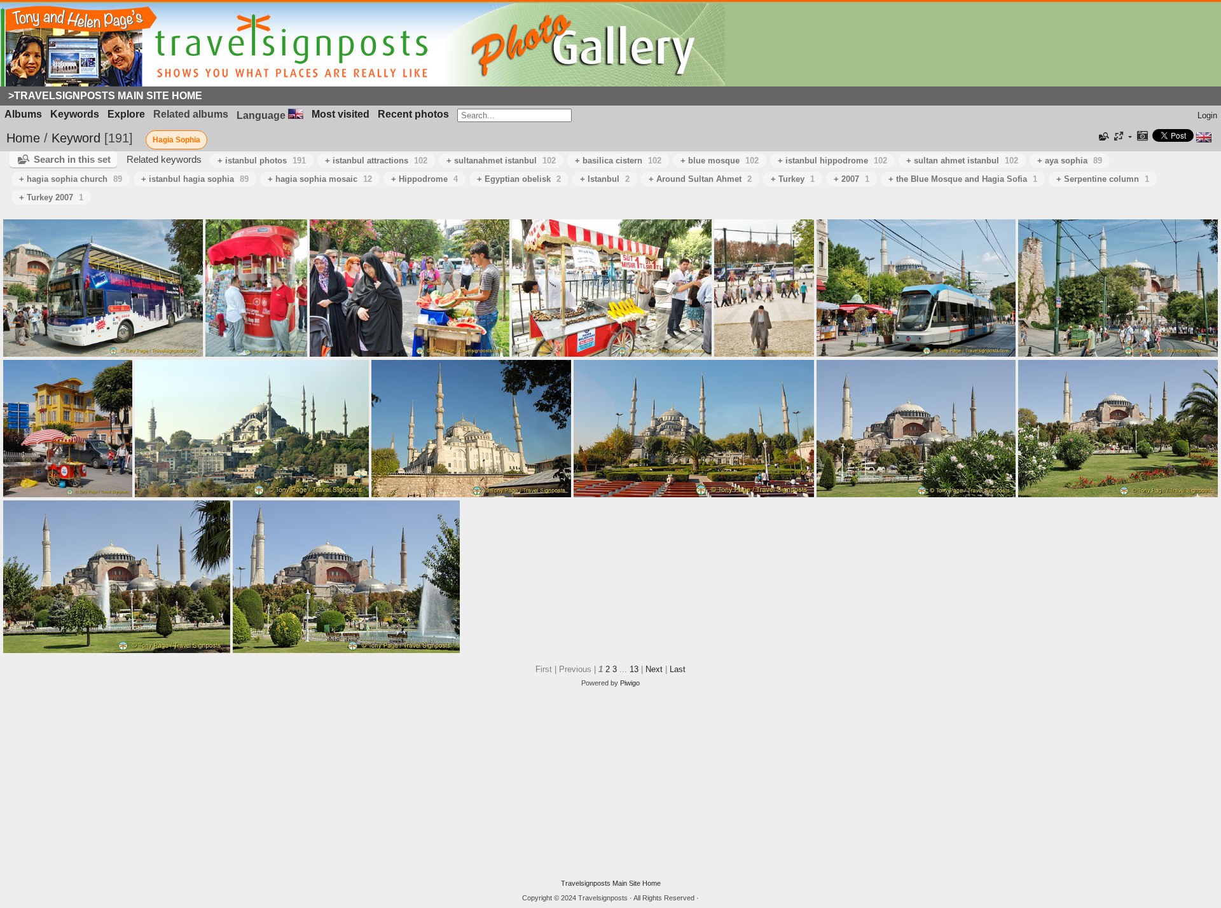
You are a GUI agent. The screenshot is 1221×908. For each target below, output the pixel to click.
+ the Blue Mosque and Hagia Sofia (962, 179)
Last (678, 669)
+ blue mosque (719, 160)
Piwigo (630, 683)
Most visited (340, 114)
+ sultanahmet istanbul (501, 160)
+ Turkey (793, 179)
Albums (23, 114)
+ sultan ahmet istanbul (962, 160)
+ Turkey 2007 (51, 197)
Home (23, 138)
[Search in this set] (1102, 136)
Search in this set (72, 159)
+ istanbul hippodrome (832, 160)
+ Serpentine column (1102, 179)
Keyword (76, 138)
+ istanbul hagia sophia (195, 179)
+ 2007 (851, 179)
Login (1207, 115)
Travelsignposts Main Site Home (611, 883)
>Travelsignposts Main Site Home (105, 95)
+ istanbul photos (261, 160)
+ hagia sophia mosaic (320, 179)
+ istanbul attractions (376, 160)
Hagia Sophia (176, 139)
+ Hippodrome (424, 179)
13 (634, 669)
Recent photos (413, 114)
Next (654, 669)
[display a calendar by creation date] (1142, 137)
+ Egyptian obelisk (519, 179)
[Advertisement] (610, 783)
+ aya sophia (1069, 160)
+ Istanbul (605, 179)
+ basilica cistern (618, 160)
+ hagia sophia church (70, 179)
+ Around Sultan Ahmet (700, 179)
